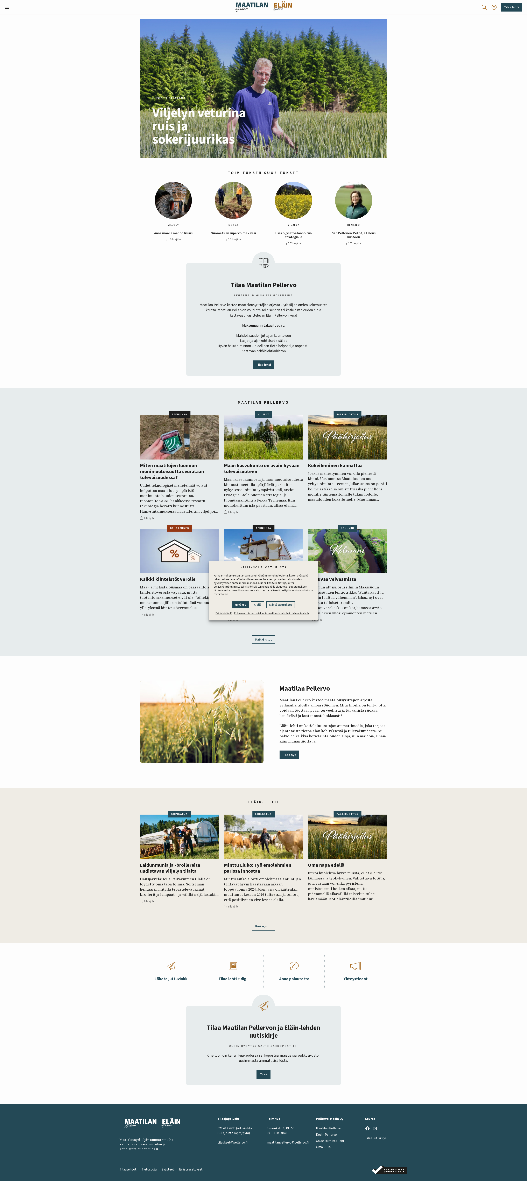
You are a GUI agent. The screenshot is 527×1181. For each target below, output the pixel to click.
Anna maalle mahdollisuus (173, 233)
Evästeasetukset (191, 1169)
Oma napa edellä (326, 865)
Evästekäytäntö (224, 613)
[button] (8, 7)
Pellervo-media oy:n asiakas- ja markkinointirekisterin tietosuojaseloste (271, 613)
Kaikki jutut (263, 639)
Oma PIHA (323, 1147)
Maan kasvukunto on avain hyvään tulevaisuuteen (262, 469)
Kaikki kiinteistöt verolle (168, 579)
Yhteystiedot (356, 979)
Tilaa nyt (289, 755)
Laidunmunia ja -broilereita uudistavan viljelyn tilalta (170, 868)
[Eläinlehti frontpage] (282, 7)
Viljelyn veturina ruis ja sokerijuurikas (199, 126)
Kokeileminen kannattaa (335, 466)
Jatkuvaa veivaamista (332, 579)
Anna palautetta (294, 979)
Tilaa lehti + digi (232, 979)
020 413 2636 (226, 1128)
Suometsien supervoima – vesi (233, 233)
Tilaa (263, 1074)
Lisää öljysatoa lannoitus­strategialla (293, 235)
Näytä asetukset (280, 605)
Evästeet (168, 1169)
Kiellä (257, 605)
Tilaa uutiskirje (375, 1138)
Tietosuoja (149, 1169)
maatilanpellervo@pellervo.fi (288, 1142)
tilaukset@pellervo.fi (232, 1142)
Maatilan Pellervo (328, 1128)
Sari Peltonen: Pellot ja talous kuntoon (353, 235)
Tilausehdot (127, 1169)
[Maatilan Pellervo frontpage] (251, 7)
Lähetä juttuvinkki (171, 979)
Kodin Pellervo (326, 1134)
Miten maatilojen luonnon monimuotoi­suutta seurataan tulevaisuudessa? (172, 472)
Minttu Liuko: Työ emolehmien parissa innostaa (257, 868)
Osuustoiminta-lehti (330, 1141)
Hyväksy (240, 605)
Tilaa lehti (511, 7)
